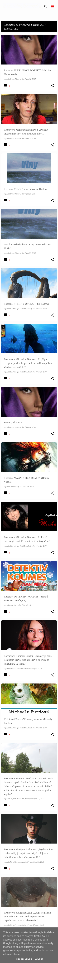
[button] (52, 86)
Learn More (24, 959)
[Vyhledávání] (46, 6)
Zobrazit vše (11, 29)
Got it (39, 959)
